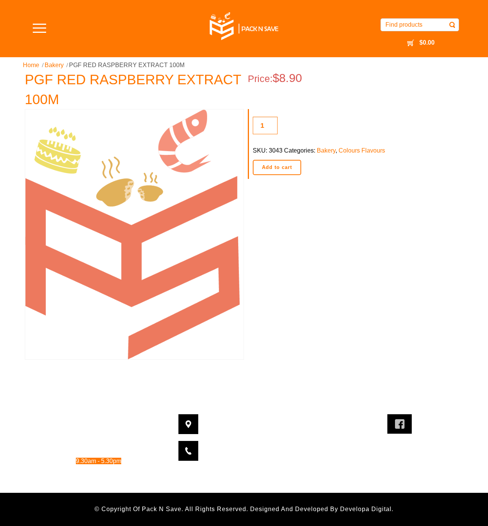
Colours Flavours (362, 150)
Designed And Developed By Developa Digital (321, 509)
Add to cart (277, 167)
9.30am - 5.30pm (106, 440)
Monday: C (81, 419)
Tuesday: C (81, 429)
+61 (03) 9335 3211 (257, 446)
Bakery (54, 65)
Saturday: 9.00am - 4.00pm (88, 471)
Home (31, 65)
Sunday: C (81, 481)
